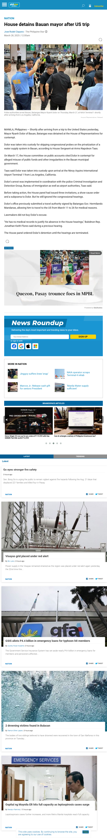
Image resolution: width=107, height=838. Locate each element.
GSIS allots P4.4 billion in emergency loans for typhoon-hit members (47, 640)
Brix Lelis (11, 561)
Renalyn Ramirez (14, 810)
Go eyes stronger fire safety (20, 469)
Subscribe (99, 6)
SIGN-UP (83, 336)
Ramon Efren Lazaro (15, 731)
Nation (9, 18)
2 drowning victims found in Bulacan (27, 725)
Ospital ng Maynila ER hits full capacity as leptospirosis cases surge (47, 804)
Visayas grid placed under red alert (26, 556)
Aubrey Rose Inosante (16, 646)
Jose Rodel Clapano (14, 31)
